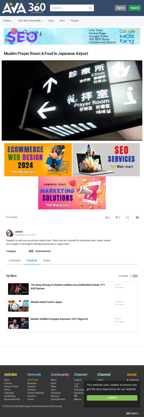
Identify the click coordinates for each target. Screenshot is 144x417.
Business (31, 383)
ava (119, 284)
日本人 (100, 380)
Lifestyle (31, 389)
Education (56, 393)
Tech (53, 389)
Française (79, 389)
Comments (15, 260)
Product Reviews (35, 393)
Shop (51, 20)
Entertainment (58, 399)
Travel (30, 399)
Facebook (32, 260)
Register (135, 8)
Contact (8, 383)
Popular (75, 20)
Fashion (31, 396)
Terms (7, 389)
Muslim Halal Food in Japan (46, 302)
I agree (112, 397)
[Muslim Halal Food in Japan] (18, 306)
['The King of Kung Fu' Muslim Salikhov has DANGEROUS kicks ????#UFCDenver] (18, 289)
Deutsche (78, 393)
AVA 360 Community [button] (29, 20)
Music (54, 380)
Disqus (47, 260)
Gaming (55, 396)
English (78, 380)
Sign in (120, 8)
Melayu (77, 399)
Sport (53, 383)
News (53, 386)
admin (19, 231)
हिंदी (75, 396)
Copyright (9, 393)
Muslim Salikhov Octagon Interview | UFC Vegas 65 (59, 318)
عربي (76, 383)
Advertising (10, 396)
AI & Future (32, 380)
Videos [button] (6, 20)
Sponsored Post (12, 399)
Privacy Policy (11, 386)
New (62, 20)
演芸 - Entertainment (40, 251)
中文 (76, 386)
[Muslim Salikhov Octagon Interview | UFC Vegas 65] (18, 323)
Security (31, 386)
